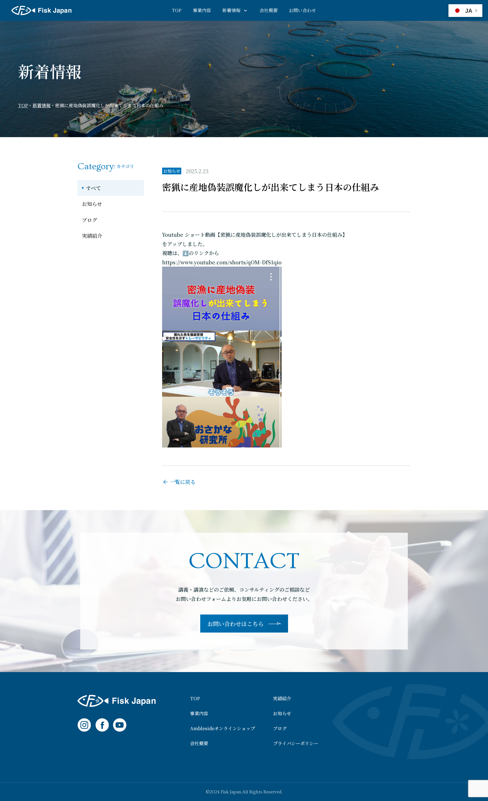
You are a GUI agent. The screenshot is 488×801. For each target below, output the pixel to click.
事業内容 (202, 10)
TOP (177, 10)
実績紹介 (92, 235)
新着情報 (231, 10)
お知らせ (92, 203)
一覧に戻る (182, 481)
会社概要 (269, 10)
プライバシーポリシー (295, 743)
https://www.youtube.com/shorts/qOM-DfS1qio (222, 262)
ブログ (89, 219)
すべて (93, 188)
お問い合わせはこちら (235, 624)
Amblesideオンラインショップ (222, 728)
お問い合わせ (302, 10)
